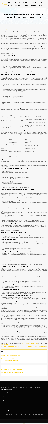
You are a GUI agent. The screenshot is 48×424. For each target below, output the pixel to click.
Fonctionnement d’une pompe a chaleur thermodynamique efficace (12, 372)
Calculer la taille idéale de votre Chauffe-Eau (8, 370)
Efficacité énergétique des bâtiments (11, 4)
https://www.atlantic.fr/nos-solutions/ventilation (30, 343)
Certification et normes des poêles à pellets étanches (10, 346)
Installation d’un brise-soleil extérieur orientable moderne (10, 355)
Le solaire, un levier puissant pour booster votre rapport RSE (11, 354)
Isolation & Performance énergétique (18, 4)
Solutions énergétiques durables (41, 4)
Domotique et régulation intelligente (34, 4)
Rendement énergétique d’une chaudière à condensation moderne (12, 357)
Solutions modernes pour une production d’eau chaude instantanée (12, 358)
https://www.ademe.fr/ (4, 344)
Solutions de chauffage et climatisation (25, 4)
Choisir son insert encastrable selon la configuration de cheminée (11, 369)
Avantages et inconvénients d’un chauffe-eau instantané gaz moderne (12, 374)
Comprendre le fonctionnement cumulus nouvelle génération (37, 346)
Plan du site (24, 423)
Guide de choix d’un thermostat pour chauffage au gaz (10, 360)
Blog (46, 2)
